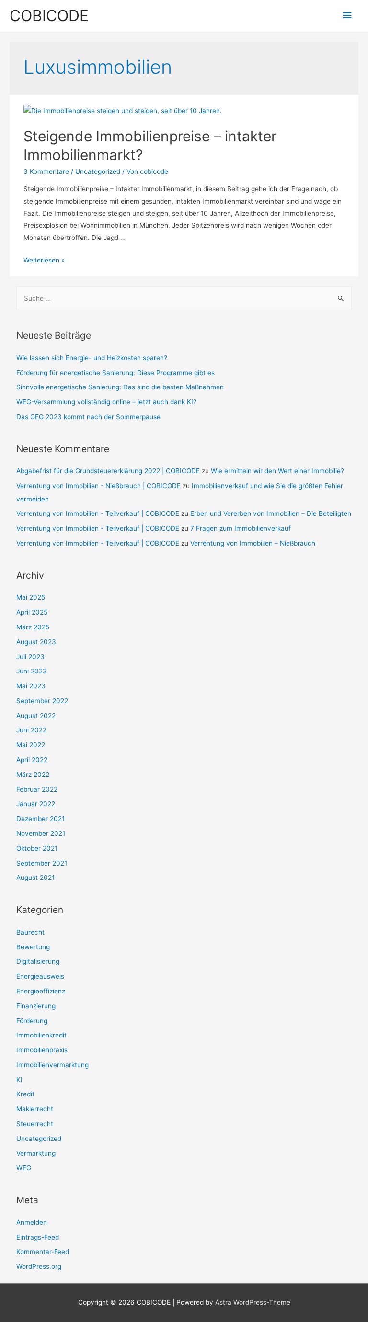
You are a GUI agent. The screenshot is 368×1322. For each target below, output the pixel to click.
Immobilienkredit (41, 1035)
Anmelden (31, 1222)
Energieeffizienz (40, 991)
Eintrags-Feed (37, 1237)
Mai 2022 (30, 745)
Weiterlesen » (44, 260)
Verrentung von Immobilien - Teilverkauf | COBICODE (97, 513)
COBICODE (49, 15)
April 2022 (31, 760)
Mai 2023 (31, 686)
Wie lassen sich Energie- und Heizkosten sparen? (91, 358)
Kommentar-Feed (42, 1251)
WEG (23, 1168)
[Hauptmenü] (347, 15)
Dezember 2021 (40, 818)
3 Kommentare (46, 171)
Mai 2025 (30, 597)
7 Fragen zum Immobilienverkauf (240, 528)
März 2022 (32, 774)
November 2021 (40, 833)
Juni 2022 (31, 730)
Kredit (25, 1094)
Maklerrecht (34, 1109)
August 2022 (36, 715)
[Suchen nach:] (184, 298)
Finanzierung (36, 1006)
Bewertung (33, 947)
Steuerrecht (34, 1124)
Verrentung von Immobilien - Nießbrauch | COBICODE (98, 486)
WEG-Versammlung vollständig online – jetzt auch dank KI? (106, 402)
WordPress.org (38, 1266)
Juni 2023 (31, 671)
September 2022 (42, 701)
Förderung (31, 1021)
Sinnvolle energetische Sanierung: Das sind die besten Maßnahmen (120, 387)
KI (19, 1079)
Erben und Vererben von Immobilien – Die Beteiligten (270, 513)
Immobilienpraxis (42, 1050)
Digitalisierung (37, 961)
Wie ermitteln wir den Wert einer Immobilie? (277, 471)
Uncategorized (97, 171)
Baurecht (30, 932)
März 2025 (32, 627)
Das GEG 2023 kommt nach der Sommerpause (88, 417)
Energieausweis (40, 976)
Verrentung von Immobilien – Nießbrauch (252, 543)
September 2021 (41, 863)
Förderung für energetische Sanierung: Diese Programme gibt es (115, 372)
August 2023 (36, 642)
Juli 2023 (30, 657)
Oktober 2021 (37, 848)
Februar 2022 (37, 789)
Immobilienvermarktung (52, 1065)
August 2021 (35, 877)
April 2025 (31, 612)
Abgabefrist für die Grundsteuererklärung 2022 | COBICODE (108, 471)
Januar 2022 (35, 804)
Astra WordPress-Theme (252, 1302)
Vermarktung (36, 1153)
